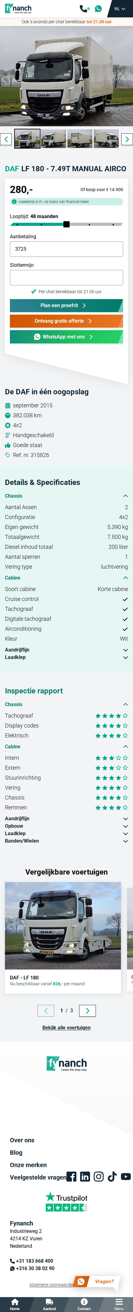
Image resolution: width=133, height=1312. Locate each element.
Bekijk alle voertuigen (66, 1028)
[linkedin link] (85, 1176)
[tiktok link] (112, 1176)
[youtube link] (126, 1176)
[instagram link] (99, 1176)
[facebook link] (71, 1176)
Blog (16, 1152)
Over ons (22, 1140)
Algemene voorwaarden (52, 1284)
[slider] (66, 224)
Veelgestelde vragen (38, 1177)
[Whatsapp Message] (98, 8)
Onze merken (28, 1165)
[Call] (85, 8)
